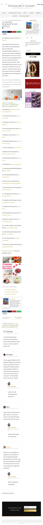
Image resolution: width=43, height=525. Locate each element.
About (3, 12)
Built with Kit (33, 57)
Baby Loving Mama (9, 234)
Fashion (32, 12)
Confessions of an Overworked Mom (11, 183)
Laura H (8, 447)
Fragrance (38, 12)
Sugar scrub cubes (10, 294)
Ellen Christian (12, 386)
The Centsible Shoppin (12, 228)
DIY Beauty (6, 20)
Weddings (15, 16)
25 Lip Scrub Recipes (11, 289)
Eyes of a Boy (7, 170)
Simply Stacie (17, 147)
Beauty (25, 12)
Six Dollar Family (6, 189)
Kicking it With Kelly (7, 247)
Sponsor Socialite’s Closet (15, 12)
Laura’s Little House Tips (8, 154)
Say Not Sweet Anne (16, 164)
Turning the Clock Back (8, 202)
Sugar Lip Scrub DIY (9, 251)
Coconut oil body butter (12, 292)
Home (3, 20)
